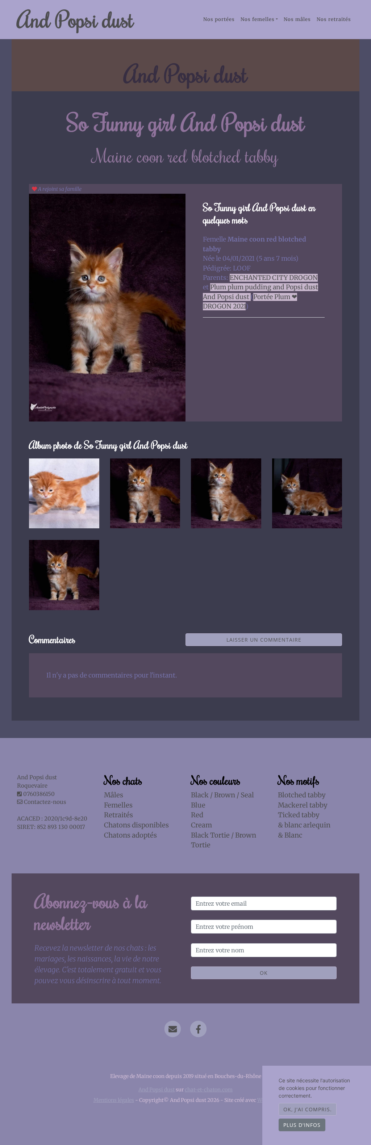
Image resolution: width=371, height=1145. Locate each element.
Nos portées (219, 19)
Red (197, 815)
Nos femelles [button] (258, 19)
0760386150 (39, 793)
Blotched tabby (302, 795)
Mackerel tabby (303, 805)
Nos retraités (334, 19)
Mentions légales (113, 1100)
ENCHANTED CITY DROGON (274, 278)
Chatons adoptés (130, 835)
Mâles (113, 795)
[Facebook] (198, 1029)
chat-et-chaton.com (209, 1089)
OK (264, 972)
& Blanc (290, 835)
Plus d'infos (302, 1124)
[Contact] (172, 1029)
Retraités (118, 815)
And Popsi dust (75, 19)
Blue (198, 805)
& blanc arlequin (304, 825)
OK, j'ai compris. (307, 1109)
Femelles (118, 805)
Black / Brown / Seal (222, 795)
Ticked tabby (299, 815)
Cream (201, 825)
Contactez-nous (44, 801)
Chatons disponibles (136, 825)
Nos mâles (297, 19)
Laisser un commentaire (263, 639)
